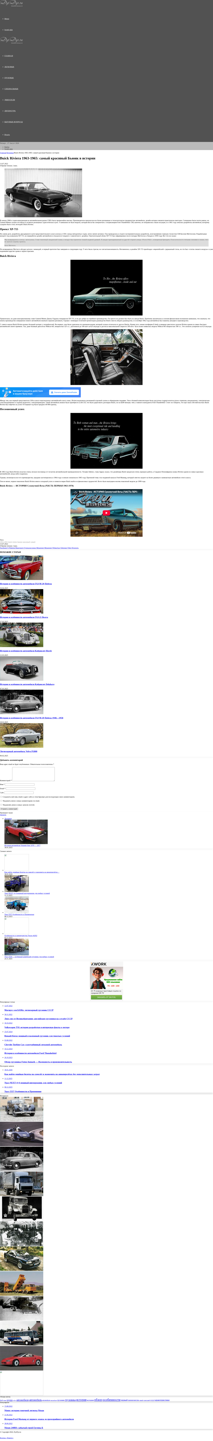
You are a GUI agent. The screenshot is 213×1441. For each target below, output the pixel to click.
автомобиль (35, 1400)
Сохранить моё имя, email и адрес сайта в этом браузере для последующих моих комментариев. (39, 797)
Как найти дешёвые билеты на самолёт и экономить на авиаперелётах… (31, 872)
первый (124, 1400)
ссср (152, 1400)
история (81, 1399)
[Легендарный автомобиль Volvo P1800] (21, 747)
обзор (98, 1399)
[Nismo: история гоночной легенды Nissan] (21, 1146)
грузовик (60, 1400)
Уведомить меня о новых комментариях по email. (21, 801)
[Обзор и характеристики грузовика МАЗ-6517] (21, 1195)
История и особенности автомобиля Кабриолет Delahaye (27, 684)
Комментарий (6, 780)
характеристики (162, 1400)
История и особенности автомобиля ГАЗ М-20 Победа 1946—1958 (31, 718)
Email (2, 788)
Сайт (2, 793)
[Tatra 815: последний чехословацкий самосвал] (21, 1295)
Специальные (11, 89)
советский (146, 1400)
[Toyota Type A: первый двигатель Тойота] (21, 1245)
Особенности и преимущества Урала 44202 (20, 936)
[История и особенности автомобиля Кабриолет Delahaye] (21, 680)
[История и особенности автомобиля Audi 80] (21, 1270)
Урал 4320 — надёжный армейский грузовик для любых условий (29, 957)
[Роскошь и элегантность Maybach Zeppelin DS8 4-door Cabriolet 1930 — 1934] (21, 1121)
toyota (10, 1400)
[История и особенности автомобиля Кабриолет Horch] (21, 646)
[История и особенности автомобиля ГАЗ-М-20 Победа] (21, 579)
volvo (14, 1400)
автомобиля (46, 1400)
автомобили (22, 1400)
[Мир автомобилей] (11, 6)
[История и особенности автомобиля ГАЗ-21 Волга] (21, 613)
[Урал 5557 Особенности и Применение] (16, 912)
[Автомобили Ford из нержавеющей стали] (21, 1220)
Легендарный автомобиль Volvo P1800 (18, 751)
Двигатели (9, 100)
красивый (26, 542)
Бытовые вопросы (13, 122)
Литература (10, 111)
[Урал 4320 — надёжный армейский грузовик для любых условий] (16, 955)
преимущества (133, 1400)
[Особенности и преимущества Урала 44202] (16, 934)
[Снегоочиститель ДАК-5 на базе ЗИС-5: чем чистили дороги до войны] (21, 1320)
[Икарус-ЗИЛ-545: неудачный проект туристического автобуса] (21, 1345)
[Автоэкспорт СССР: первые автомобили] (21, 1395)
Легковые (9, 67)
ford (1, 1400)
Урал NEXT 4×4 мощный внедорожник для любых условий (27, 893)
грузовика (70, 1399)
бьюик (19, 542)
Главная (3, 153)
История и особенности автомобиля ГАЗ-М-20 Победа (26, 584)
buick (10, 542)
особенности (111, 1399)
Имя (2, 784)
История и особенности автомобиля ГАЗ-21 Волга (24, 617)
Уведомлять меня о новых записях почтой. (19, 805)
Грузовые (9, 78)
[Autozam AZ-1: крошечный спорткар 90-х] (21, 1370)
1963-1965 (4, 542)
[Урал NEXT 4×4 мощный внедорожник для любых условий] (16, 891)
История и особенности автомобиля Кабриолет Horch (26, 651)
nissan (4, 1400)
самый (33, 542)
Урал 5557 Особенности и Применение (19, 914)
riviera (14, 542)
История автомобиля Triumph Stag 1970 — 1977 (22, 845)
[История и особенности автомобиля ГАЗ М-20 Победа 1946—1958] (21, 713)
